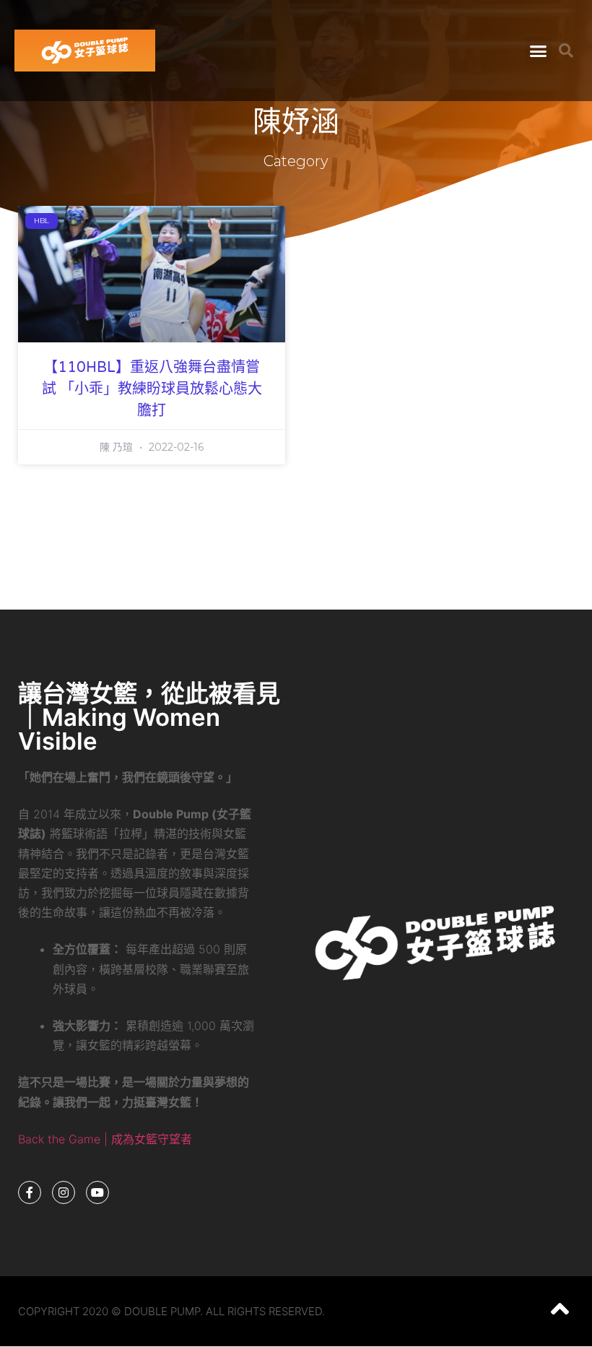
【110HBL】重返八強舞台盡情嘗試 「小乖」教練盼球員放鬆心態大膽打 (152, 389)
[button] (538, 50)
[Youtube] (97, 1192)
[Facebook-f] (29, 1192)
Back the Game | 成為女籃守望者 (105, 1139)
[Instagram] (63, 1192)
